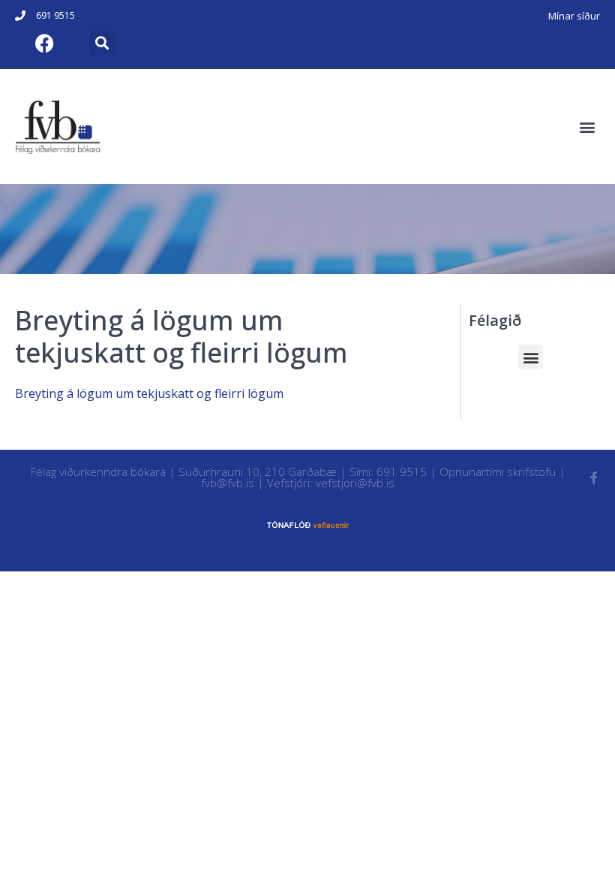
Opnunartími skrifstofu (498, 471)
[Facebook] (44, 43)
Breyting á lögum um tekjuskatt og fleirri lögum (149, 393)
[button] (102, 43)
